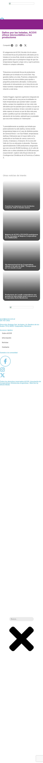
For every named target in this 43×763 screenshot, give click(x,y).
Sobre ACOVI (7, 333)
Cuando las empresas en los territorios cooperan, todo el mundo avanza (19, 207)
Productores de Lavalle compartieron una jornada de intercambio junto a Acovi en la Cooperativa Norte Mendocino (21, 296)
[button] (12, 45)
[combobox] (21, 619)
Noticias (5, 342)
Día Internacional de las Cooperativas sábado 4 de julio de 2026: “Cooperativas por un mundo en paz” (20, 266)
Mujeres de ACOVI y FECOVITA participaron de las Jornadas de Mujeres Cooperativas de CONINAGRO (21, 236)
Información (6, 338)
